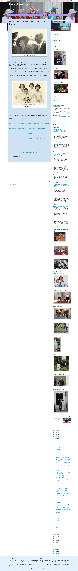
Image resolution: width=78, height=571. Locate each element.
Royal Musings (19, 4)
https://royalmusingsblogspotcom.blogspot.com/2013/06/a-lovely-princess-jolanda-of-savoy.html (29, 123)
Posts (56, 417)
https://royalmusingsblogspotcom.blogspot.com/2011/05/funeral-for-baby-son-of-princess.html (28, 133)
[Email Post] (37, 152)
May (57, 518)
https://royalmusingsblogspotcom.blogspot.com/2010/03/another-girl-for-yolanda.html (27, 138)
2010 (56, 549)
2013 (56, 542)
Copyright (44, 15)
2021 (56, 438)
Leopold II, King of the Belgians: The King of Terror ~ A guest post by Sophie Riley (61, 186)
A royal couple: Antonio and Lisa (62, 488)
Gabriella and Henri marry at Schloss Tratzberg (63, 480)
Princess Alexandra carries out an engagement (62, 501)
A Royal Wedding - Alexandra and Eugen (62, 505)
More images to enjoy (60, 475)
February (58, 525)
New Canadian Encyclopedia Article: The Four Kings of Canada (61, 208)
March (57, 523)
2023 (56, 434)
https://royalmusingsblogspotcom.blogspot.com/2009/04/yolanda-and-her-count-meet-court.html (29, 144)
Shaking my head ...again (60, 455)
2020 (56, 441)
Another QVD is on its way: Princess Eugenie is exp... (63, 460)
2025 (56, 430)
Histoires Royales (57, 129)
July (57, 514)
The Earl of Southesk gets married (62, 495)
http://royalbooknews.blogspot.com (60, 34)
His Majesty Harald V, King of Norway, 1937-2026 (60, 165)
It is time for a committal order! (62, 493)
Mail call (57, 453)
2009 (56, 551)
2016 (56, 536)
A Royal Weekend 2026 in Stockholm (61, 197)
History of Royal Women (59, 151)
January (57, 527)
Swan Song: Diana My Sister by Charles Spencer (60, 175)
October (57, 447)
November (58, 445)
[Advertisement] (29, 171)
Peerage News (57, 164)
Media (38, 15)
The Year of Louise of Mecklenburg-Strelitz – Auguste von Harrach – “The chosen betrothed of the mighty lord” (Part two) (61, 153)
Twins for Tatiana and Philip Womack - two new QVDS (63, 473)
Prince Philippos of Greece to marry (63, 509)
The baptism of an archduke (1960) (62, 507)
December (58, 442)
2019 (56, 530)
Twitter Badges (57, 100)
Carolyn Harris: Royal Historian (61, 206)
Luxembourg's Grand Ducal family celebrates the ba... (62, 466)
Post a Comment (14, 159)
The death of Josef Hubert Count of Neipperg (62, 469)
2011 (56, 547)
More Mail (58, 451)
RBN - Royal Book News (59, 174)
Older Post (48, 182)
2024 (56, 432)
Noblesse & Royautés (58, 142)
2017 (56, 534)
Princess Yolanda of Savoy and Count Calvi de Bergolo (63, 498)
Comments (57, 419)
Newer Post (11, 182)
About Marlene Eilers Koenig (28, 15)
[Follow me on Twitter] (56, 98)
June (57, 516)
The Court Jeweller (58, 218)
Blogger (44, 568)
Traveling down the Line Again (62, 486)
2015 (56, 538)
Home (10, 15)
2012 (56, 544)
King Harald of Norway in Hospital (62, 457)
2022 (56, 436)
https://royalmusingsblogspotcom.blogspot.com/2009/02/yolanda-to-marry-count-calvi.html (28, 149)
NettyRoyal (56, 196)
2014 (56, 540)
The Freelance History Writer (60, 184)
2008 (56, 553)
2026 (56, 428)
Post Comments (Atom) (17, 184)
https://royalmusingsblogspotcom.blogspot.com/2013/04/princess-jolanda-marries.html (27, 128)
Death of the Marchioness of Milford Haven (63, 463)
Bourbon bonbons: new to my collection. (61, 491)
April (57, 520)
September (58, 449)
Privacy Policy (17, 15)
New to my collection (60, 477)
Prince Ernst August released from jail (62, 483)
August (57, 512)
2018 (56, 532)
